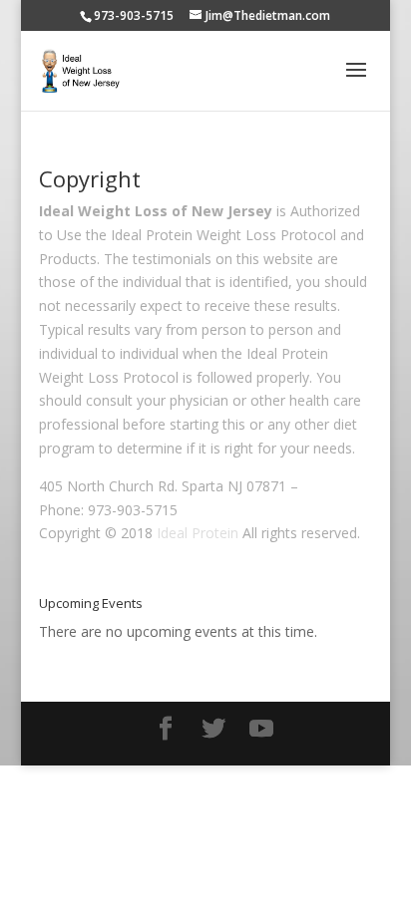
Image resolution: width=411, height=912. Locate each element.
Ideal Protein (197, 532)
